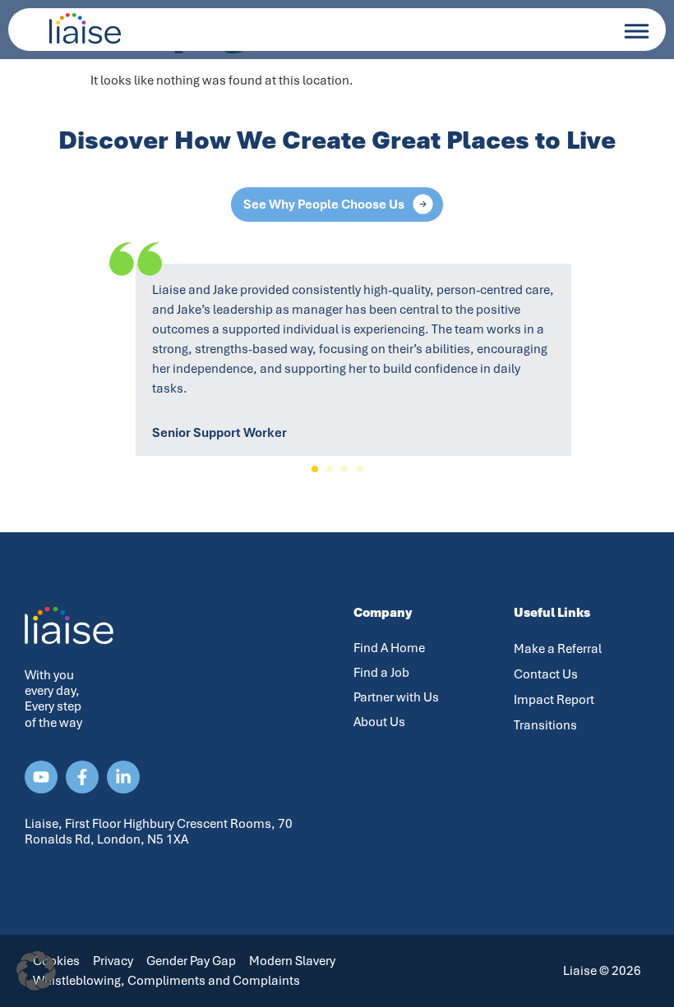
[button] (315, 469)
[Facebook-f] (82, 777)
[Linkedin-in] (123, 777)
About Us (379, 722)
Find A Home (389, 648)
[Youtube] (41, 777)
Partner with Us (396, 697)
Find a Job (381, 672)
